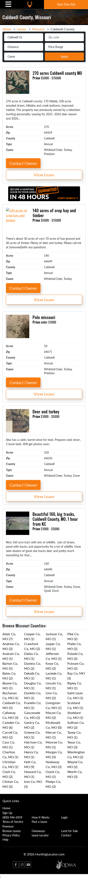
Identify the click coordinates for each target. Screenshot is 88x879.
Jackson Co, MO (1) (54, 636)
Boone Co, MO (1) (9, 685)
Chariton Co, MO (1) (10, 754)
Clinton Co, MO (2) (10, 784)
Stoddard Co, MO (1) (75, 715)
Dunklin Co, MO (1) (32, 695)
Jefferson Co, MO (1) (53, 656)
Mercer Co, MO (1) (54, 735)
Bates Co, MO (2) (9, 676)
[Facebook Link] (15, 864)
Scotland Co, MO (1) (75, 705)
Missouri (38, 29)
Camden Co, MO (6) (11, 725)
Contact (66, 835)
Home (6, 29)
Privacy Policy (11, 835)
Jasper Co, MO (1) (53, 646)
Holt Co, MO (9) (30, 764)
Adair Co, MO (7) (9, 636)
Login (64, 817)
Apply (64, 56)
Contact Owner (23, 163)
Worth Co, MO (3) (74, 774)
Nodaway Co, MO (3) (53, 764)
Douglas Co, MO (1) (33, 685)
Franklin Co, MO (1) (32, 705)
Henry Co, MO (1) (31, 754)
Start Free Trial (66, 4)
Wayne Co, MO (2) (75, 764)
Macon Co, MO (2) (53, 715)
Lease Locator (40, 835)
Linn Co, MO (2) (52, 695)
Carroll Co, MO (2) (10, 735)
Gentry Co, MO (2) (32, 725)
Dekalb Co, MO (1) (32, 676)
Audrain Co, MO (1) (11, 656)
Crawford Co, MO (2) (32, 646)
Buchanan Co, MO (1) (10, 695)
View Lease (44, 175)
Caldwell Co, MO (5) (11, 705)
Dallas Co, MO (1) (31, 656)
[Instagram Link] (22, 864)
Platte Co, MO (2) (74, 646)
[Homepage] (29, 4)
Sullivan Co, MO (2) (75, 725)
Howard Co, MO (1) (33, 774)
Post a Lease (39, 822)
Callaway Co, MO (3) (10, 715)
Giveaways (38, 831)
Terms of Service (12, 822)
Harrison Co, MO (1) (33, 744)
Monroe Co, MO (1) (54, 744)
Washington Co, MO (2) (76, 754)
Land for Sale (69, 831)
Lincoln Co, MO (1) (54, 685)
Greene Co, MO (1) (32, 735)
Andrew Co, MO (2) (11, 646)
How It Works (41, 817)
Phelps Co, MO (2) (53, 784)
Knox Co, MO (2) (52, 666)
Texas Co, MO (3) (74, 744)
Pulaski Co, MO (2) (75, 656)
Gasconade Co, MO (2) (32, 715)
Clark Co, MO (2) (9, 774)
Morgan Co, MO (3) (54, 754)
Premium (8, 826)
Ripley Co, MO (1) (74, 685)
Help (5, 839)
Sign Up (7, 813)
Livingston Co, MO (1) (53, 705)
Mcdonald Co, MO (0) (53, 725)
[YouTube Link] (28, 864)
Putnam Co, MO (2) (75, 666)
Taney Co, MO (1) (74, 735)
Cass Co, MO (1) (8, 744)
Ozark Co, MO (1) (53, 774)
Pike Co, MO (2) (73, 636)
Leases (21, 29)
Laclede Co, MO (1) (54, 676)
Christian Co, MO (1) (10, 764)
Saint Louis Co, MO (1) (75, 695)
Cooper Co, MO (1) (32, 636)
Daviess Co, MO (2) (32, 666)
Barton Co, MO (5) (10, 666)
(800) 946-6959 (12, 817)
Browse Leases (11, 831)
